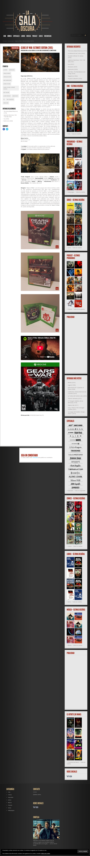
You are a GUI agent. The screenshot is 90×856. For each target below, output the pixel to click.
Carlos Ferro (7, 73)
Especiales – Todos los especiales (76, 490)
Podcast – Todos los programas (76, 309)
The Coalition (10, 99)
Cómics (9, 36)
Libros (23, 36)
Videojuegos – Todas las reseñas (76, 192)
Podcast (34, 36)
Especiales (16, 36)
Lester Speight (7, 96)
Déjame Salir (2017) (73, 405)
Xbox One (6, 103)
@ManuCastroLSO (25, 139)
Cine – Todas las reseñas (74, 134)
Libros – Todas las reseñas (75, 602)
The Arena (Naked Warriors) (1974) (77, 51)
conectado (35, 457)
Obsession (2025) (72, 67)
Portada (5, 41)
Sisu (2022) (6, 119)
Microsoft (15, 96)
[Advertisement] (40, 431)
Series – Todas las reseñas (75, 247)
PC (4, 99)
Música (28, 36)
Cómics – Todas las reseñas (75, 546)
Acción (5, 70)
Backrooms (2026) (8, 121)
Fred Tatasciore (7, 80)
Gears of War (7, 83)
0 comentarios (52, 50)
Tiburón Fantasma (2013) (75, 398)
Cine (4, 36)
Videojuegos (47, 36)
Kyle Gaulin (6, 92)
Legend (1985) (72, 385)
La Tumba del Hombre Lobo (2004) (77, 396)
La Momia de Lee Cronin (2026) (76, 53)
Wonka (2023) (71, 382)
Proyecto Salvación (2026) (75, 78)
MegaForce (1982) (73, 76)
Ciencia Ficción (7, 76)
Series (41, 36)
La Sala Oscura (31, 50)
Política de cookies (45, 853)
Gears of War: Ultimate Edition (9, 88)
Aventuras (11, 70)
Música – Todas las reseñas (75, 645)
